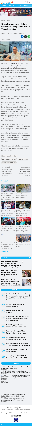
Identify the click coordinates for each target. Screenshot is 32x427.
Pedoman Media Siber (7, 409)
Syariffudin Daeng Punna (9, 162)
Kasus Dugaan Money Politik (10, 156)
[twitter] (25, 37)
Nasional (11, 5)
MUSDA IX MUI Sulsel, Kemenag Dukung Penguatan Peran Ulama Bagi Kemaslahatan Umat (16, 371)
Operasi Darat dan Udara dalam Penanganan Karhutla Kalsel (21, 376)
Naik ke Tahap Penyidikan (9, 159)
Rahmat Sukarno (23, 159)
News (19, 5)
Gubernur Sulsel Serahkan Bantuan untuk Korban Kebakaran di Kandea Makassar (13, 395)
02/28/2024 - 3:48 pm (12, 33)
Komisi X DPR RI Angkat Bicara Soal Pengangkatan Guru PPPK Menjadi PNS (12, 399)
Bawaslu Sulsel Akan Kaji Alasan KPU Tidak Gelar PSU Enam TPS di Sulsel (24, 171)
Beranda (9, 408)
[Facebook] (12, 415)
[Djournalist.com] (7, 3)
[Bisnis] (29, 258)
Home (4, 5)
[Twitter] (15, 415)
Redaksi (8, 39)
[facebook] (22, 37)
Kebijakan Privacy (25, 409)
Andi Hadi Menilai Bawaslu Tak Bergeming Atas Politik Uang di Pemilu (7, 171)
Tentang (15, 408)
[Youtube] (17, 415)
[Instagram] (20, 415)
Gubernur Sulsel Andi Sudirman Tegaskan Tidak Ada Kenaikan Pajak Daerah (15, 367)
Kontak (17, 409)
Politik (26, 5)
